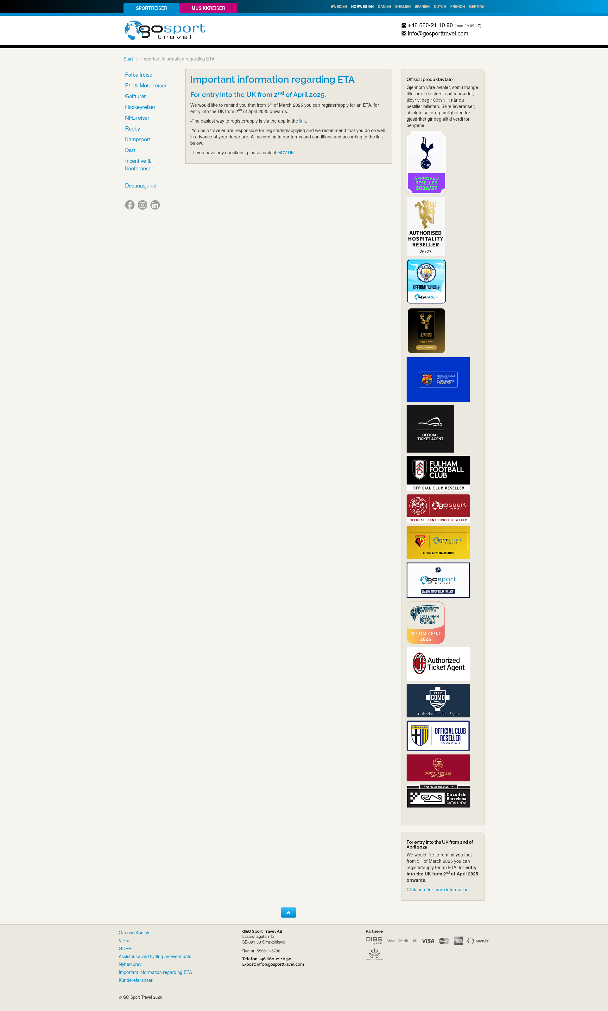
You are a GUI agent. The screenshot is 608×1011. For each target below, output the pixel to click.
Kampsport (138, 139)
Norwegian (362, 6)
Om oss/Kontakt (135, 932)
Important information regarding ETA (155, 972)
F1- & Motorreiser (146, 85)
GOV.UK (285, 152)
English (403, 6)
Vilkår (124, 940)
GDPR (125, 948)
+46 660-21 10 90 (429, 25)
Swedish (339, 6)
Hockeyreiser (140, 107)
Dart (130, 150)
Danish (384, 6)
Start (128, 58)
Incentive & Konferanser (139, 164)
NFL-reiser (137, 117)
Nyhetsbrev (130, 964)
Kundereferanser (136, 980)
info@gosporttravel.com (437, 33)
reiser (151, 8)
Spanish (422, 6)
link (302, 121)
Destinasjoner (141, 185)
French (457, 6)
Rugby (132, 128)
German (476, 6)
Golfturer (135, 96)
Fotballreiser (139, 74)
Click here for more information (438, 889)
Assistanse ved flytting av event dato (155, 956)
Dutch (440, 6)
